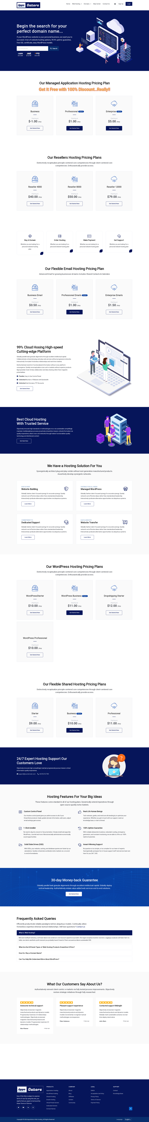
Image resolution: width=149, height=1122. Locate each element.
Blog (70, 1093)
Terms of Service (96, 1099)
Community (72, 1102)
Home (68, 4)
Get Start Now (24, 441)
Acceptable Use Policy (97, 1093)
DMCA (93, 1090)
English (127, 1119)
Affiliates (71, 1096)
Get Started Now (35, 128)
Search (54, 48)
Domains (87, 4)
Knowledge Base (118, 1093)
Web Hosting (76, 4)
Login (129, 4)
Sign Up (120, 4)
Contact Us (106, 4)
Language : (119, 1119)
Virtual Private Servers (52, 1102)
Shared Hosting (51, 1096)
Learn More (28, 504)
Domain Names (50, 1109)
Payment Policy (95, 1102)
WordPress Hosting (52, 1093)
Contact (115, 1090)
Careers (71, 1099)
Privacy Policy (95, 1096)
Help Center (97, 4)
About (70, 1090)
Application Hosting (52, 1090)
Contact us (80, 927)
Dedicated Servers (51, 1105)
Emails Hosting (50, 1099)
